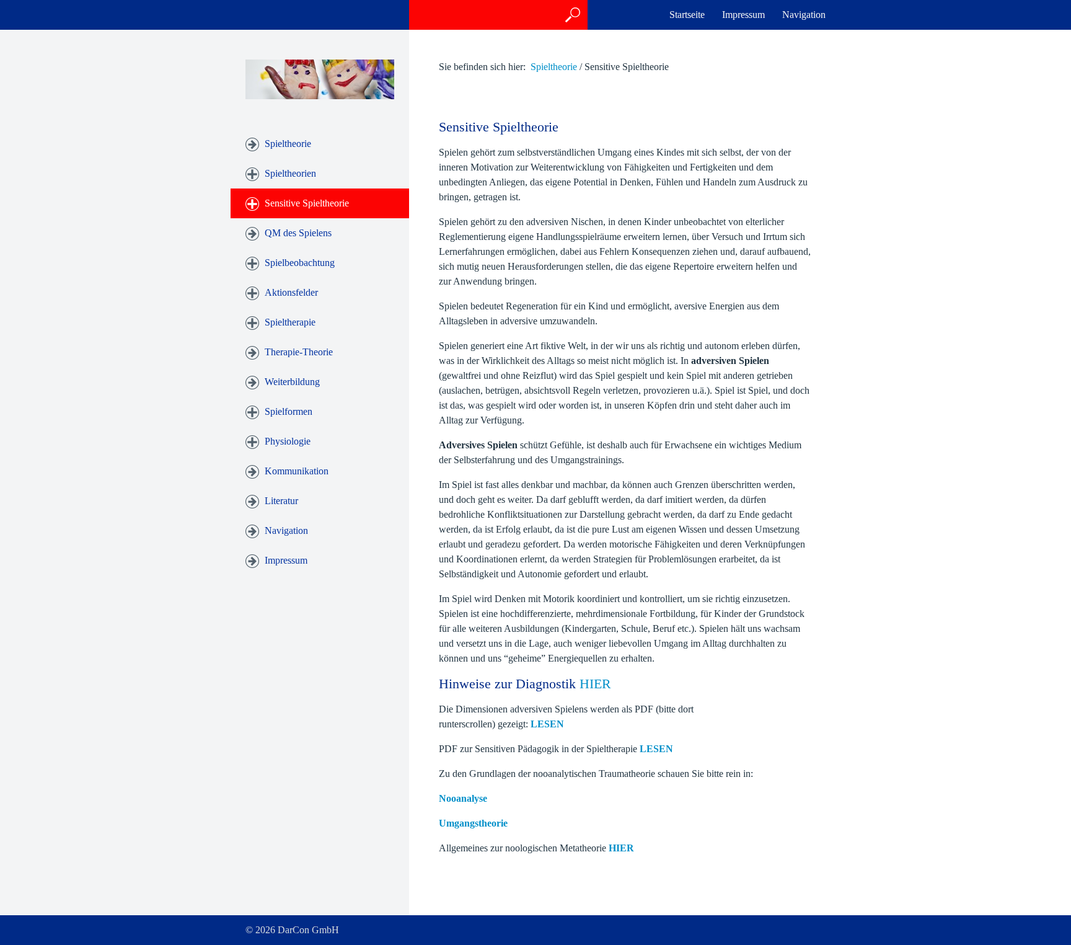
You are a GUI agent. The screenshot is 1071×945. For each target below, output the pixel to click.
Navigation (804, 14)
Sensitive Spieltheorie (307, 203)
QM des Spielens (298, 233)
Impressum (743, 14)
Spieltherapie (290, 322)
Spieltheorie (288, 143)
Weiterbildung (292, 381)
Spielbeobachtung (300, 262)
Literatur (281, 500)
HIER (595, 683)
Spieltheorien (290, 173)
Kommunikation (296, 471)
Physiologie (288, 441)
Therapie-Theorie (299, 352)
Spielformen (288, 411)
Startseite (687, 14)
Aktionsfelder (291, 292)
